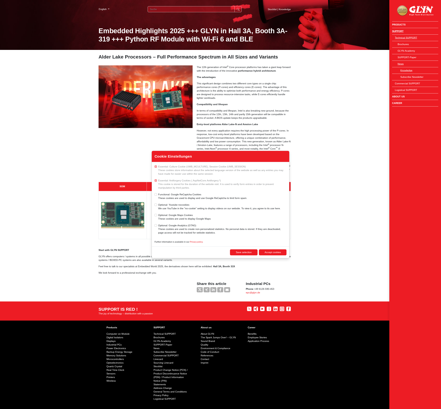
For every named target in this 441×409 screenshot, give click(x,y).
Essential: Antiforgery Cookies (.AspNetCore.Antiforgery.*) (216, 184)
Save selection (244, 252)
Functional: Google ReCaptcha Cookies (202, 196)
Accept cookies (273, 252)
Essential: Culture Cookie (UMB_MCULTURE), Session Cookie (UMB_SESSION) (220, 170)
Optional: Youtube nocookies (219, 206)
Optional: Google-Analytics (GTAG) (219, 229)
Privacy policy (196, 242)
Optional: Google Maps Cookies (184, 217)
